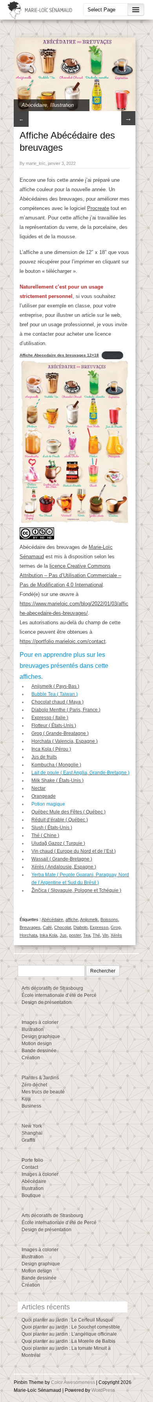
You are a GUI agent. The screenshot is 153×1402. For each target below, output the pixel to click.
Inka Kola (48, 935)
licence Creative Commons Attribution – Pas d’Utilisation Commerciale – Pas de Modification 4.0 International (70, 575)
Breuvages (30, 927)
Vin (105, 935)
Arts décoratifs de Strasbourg (52, 988)
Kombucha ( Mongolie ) (56, 765)
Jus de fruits (44, 757)
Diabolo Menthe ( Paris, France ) (65, 710)
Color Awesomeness (73, 1382)
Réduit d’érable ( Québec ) (59, 820)
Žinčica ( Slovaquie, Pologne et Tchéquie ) (76, 890)
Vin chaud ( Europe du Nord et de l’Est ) (73, 851)
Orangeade (43, 796)
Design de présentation (46, 1002)
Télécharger (112, 355)
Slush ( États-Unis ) (51, 827)
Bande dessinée (39, 1050)
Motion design (37, 1043)
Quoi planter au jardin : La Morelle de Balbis (68, 1341)
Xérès (116, 935)
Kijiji (26, 1099)
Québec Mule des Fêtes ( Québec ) (68, 812)
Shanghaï (32, 1133)
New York (32, 1126)
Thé (96, 935)
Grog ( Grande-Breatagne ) (60, 733)
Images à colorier (40, 1022)
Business (31, 1106)
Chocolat (62, 927)
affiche (72, 919)
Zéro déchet (34, 1085)
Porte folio (32, 1160)
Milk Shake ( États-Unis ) (57, 780)
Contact (30, 1167)
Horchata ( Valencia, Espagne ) (64, 741)
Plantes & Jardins (40, 1077)
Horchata (28, 935)
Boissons (109, 919)
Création (31, 1057)
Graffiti (28, 1140)
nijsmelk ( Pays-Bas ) (57, 686)
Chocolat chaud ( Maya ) (57, 702)
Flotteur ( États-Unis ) (53, 725)
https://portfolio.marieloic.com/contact (63, 641)
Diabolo (80, 927)
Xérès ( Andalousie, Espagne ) (63, 867)
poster (75, 935)
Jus (63, 935)
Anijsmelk (89, 919)
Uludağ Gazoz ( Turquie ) (58, 843)
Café (47, 927)
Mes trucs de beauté (43, 1092)
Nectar (38, 788)
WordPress (103, 1390)
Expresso (99, 927)
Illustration (62, 105)
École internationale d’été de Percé (59, 995)
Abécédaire (34, 105)
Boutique (31, 1195)
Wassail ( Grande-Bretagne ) (61, 859)
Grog (115, 927)
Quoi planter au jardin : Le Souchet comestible (71, 1327)
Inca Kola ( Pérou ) (51, 749)
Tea (86, 935)
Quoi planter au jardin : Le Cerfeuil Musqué (67, 1320)
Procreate (98, 208)
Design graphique (41, 1036)
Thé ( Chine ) (45, 835)
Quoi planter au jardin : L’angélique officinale (69, 1334)
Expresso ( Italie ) (49, 717)
